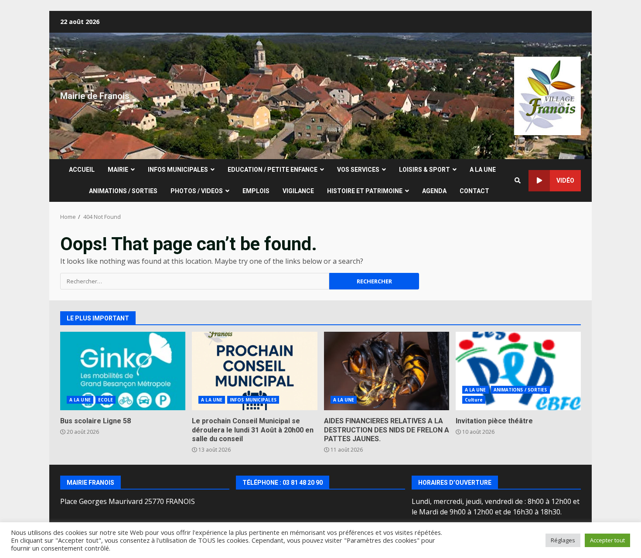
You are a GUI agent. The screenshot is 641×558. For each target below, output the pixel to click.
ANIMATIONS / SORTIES (123, 190)
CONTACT (474, 190)
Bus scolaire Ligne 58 (122, 371)
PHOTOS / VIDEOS (196, 190)
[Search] (518, 180)
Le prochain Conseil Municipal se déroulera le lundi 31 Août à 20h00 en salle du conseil (254, 371)
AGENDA (434, 190)
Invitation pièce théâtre (518, 371)
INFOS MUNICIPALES (178, 169)
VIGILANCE (298, 190)
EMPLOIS (255, 190)
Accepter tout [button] (607, 540)
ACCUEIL (82, 169)
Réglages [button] (563, 540)
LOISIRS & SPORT (424, 169)
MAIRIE (118, 169)
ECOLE (105, 400)
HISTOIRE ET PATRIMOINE (364, 190)
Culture (474, 400)
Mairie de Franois (95, 96)
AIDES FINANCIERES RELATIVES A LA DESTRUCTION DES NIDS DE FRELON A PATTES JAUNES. (386, 371)
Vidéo (565, 180)
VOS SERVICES (358, 169)
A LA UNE (483, 169)
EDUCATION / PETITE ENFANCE (272, 169)
